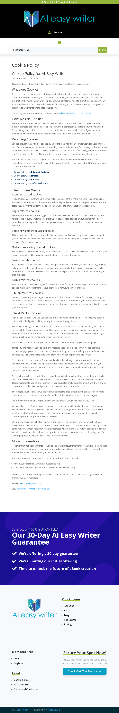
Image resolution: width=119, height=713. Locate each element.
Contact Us (70, 619)
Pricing (68, 624)
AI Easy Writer (21, 709)
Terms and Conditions (26, 689)
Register (18, 663)
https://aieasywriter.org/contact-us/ (33, 488)
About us (69, 605)
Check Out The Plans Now (84, 671)
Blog (66, 615)
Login (17, 658)
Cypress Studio (52, 709)
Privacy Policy (21, 684)
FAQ (66, 610)
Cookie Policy (21, 679)
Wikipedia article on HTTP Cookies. (75, 113)
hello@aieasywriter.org (30, 483)
